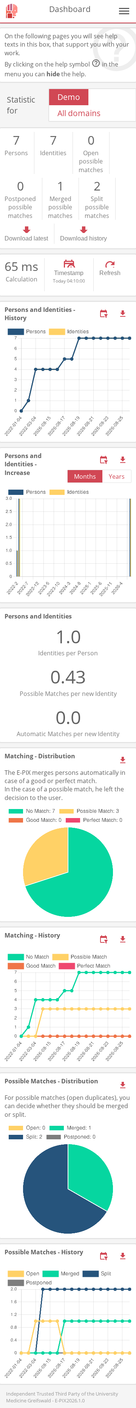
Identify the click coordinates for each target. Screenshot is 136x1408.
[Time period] (103, 313)
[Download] (122, 313)
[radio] (68, 97)
